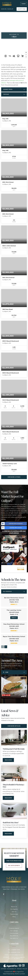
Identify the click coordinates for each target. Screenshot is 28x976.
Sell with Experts (14, 865)
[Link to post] (14, 737)
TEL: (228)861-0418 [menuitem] (14, 949)
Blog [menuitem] (14, 916)
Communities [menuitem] (14, 933)
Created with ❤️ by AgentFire (14, 971)
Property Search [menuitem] (14, 928)
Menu (24, 4)
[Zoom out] (26, 55)
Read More (8, 760)
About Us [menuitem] (14, 906)
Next (25, 687)
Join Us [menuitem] (14, 911)
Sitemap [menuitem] (3, 969)
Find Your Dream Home (14, 861)
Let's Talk (22, 9)
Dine (6, 672)
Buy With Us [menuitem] (14, 935)
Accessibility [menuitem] (11, 969)
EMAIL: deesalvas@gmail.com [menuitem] (14, 955)
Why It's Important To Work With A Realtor (13, 749)
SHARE (24, 678)
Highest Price (7, 89)
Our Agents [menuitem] (14, 909)
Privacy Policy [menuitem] (22, 969)
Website (14, 617)
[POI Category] (6, 56)
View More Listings (14, 477)
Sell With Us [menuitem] (14, 938)
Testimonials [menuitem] (14, 914)
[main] (14, 427)
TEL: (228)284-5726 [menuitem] (14, 952)
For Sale (6, 94)
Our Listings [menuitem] (14, 930)
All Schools (7, 591)
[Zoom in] (26, 52)
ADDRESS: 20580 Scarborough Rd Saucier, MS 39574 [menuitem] (14, 957)
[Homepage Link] (7, 3)
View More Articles (14, 726)
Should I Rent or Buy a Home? (11, 822)
